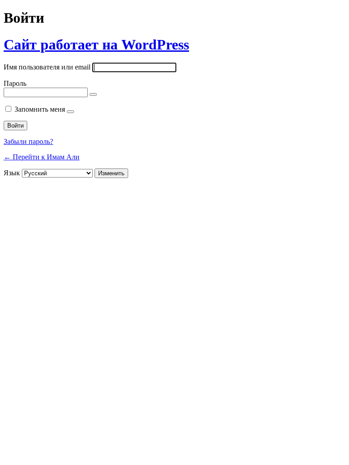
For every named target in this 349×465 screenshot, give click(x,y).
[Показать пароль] (93, 94)
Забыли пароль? (28, 141)
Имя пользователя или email (47, 67)
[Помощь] (70, 111)
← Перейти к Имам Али (42, 157)
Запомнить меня (40, 109)
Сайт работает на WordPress (96, 44)
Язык (12, 173)
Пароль (15, 83)
